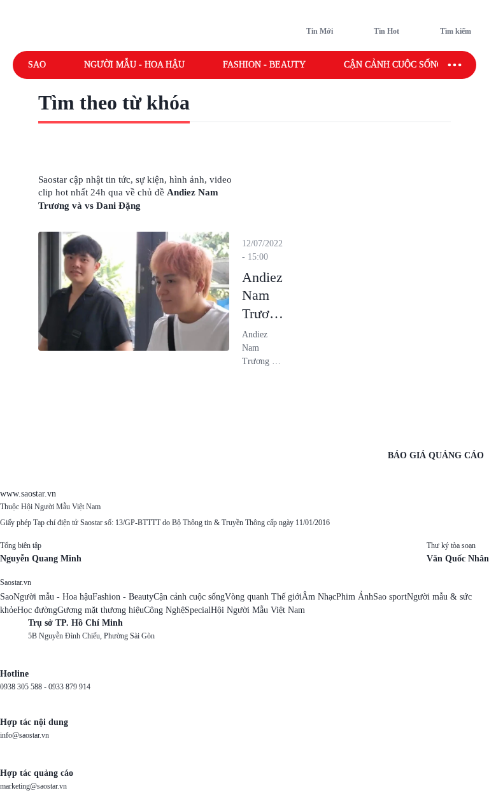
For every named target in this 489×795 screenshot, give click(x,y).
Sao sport (390, 597)
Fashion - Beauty (264, 64)
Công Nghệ (164, 610)
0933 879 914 (69, 686)
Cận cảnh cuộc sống (393, 64)
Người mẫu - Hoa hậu (134, 64)
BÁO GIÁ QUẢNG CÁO (436, 455)
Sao (37, 64)
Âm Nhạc (319, 597)
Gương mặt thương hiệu (100, 610)
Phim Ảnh (354, 597)
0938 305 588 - (24, 686)
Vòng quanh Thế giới (263, 597)
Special (198, 610)
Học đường (37, 610)
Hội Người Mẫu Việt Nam (258, 610)
